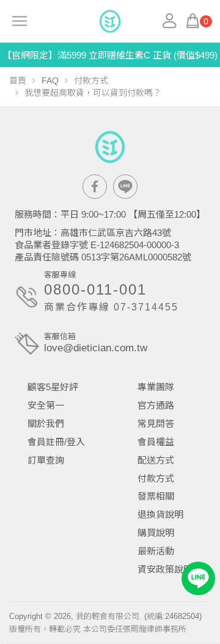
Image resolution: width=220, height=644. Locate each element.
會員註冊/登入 (56, 442)
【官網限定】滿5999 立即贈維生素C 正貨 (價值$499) (110, 55)
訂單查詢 (46, 460)
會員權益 (156, 442)
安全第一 (46, 405)
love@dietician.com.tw (95, 348)
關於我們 (46, 423)
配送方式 (156, 460)
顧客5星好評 (53, 387)
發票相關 (156, 496)
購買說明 (156, 533)
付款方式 (91, 80)
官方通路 (156, 405)
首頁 (17, 80)
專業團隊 (156, 387)
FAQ (50, 80)
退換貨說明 (160, 514)
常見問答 (156, 423)
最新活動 (156, 551)
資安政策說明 (165, 569)
